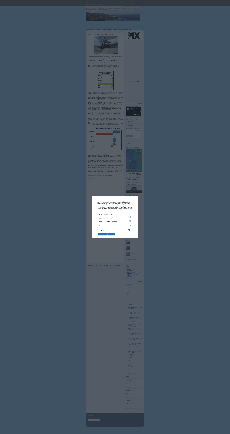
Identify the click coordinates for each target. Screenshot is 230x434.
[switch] (129, 217)
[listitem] (115, 214)
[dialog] (115, 217)
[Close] (136, 198)
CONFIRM (106, 234)
